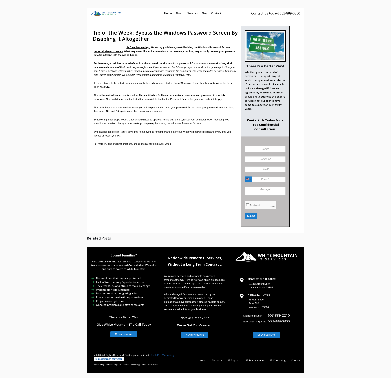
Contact (216, 13)
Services (192, 13)
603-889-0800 (279, 321)
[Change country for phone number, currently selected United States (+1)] (248, 179)
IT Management (255, 360)
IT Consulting (278, 360)
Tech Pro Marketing (162, 355)
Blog (204, 13)
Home (168, 13)
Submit (251, 215)
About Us (217, 360)
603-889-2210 (279, 315)
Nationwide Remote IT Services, (195, 258)
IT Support (234, 360)
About (179, 13)
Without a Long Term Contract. (195, 264)
